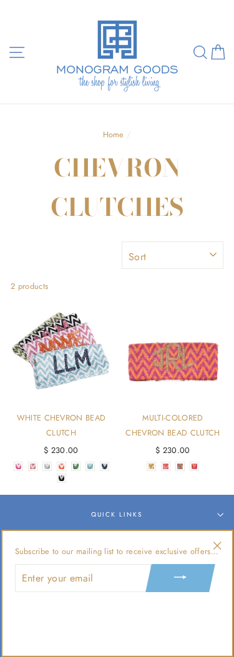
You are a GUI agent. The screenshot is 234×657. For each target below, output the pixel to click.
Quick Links (117, 514)
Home (113, 134)
